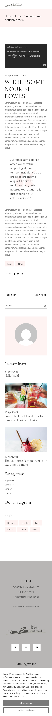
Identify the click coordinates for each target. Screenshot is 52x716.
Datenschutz (18, 696)
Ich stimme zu (26, 703)
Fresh (10, 529)
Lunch (19, 16)
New (20, 263)
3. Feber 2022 (11, 371)
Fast (9, 263)
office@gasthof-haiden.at (26, 596)
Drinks (25, 523)
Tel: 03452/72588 (25, 592)
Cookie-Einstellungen (26, 710)
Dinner (8, 488)
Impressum (18, 606)
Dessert (11, 523)
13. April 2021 (11, 412)
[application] (26, 56)
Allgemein (10, 480)
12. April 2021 (11, 75)
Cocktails (9, 484)
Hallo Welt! (12, 375)
